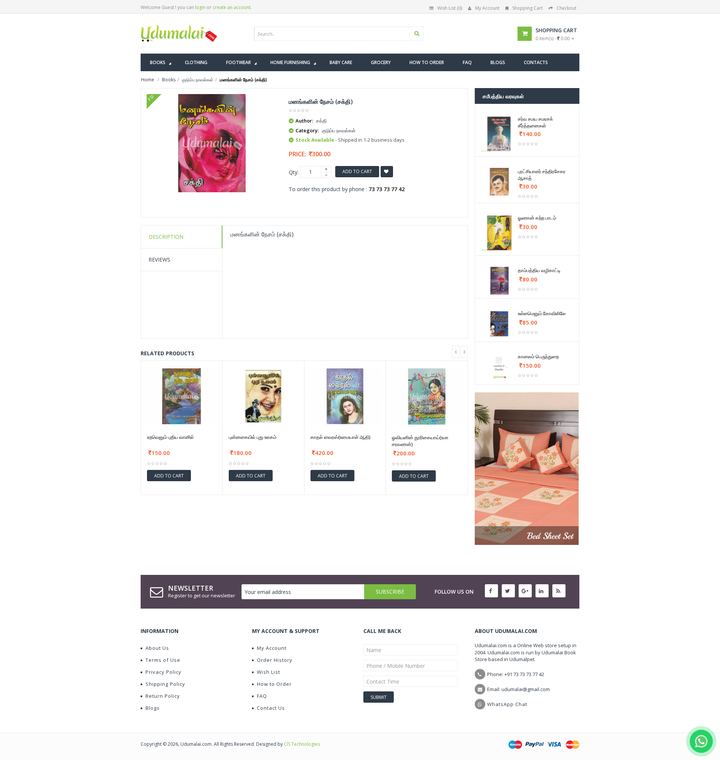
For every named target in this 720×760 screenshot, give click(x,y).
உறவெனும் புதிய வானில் (170, 437)
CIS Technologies (302, 744)
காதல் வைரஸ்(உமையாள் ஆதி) (340, 437)
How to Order (274, 684)
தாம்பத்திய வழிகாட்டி (539, 270)
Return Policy (163, 696)
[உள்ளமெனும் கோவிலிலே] (499, 324)
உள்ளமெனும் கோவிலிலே (542, 313)
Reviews (159, 259)
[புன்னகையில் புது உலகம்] (263, 396)
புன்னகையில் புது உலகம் (252, 437)
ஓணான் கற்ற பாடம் (537, 217)
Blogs (153, 708)
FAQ (262, 696)
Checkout (566, 8)
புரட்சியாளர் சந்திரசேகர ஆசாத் (542, 174)
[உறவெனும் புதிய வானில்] (181, 396)
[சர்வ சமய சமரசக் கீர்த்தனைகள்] (499, 134)
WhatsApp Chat (507, 704)
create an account (231, 7)
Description (165, 236)
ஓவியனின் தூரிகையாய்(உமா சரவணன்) (420, 440)
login (200, 7)
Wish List (268, 672)
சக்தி (321, 120)
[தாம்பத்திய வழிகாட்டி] (499, 281)
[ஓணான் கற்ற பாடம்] (499, 232)
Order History (274, 660)
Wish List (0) (449, 8)
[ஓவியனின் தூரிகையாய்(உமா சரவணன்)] (426, 396)
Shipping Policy (165, 684)
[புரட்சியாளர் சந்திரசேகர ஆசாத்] (499, 182)
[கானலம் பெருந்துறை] (499, 367)
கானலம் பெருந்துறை (538, 356)
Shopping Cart (527, 8)
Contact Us (271, 708)
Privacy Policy (164, 672)
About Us (157, 648)
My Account (487, 8)
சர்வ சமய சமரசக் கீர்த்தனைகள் (535, 122)
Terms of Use (163, 660)
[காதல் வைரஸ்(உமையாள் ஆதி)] (345, 396)
